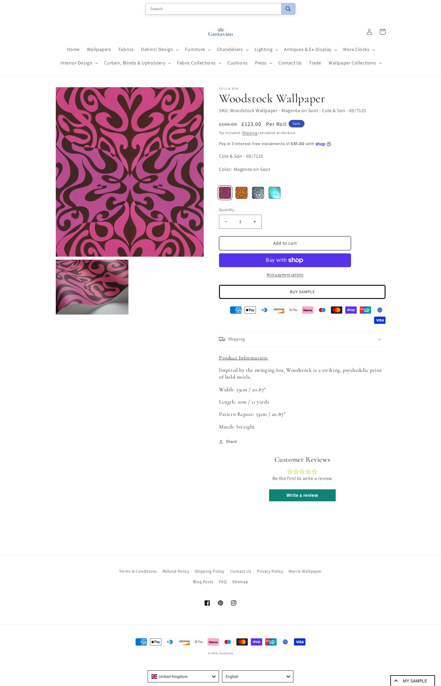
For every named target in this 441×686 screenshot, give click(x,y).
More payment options (285, 274)
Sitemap (240, 581)
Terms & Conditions (138, 571)
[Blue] (258, 193)
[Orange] (242, 193)
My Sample (415, 681)
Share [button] (231, 441)
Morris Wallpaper (305, 571)
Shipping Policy (209, 571)
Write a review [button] (302, 495)
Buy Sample (302, 291)
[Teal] (274, 193)
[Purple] (225, 193)
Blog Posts (203, 581)
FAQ (222, 581)
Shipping (249, 132)
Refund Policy (176, 571)
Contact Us (240, 571)
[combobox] (183, 676)
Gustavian (226, 653)
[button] (159, 49)
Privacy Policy (270, 571)
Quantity (226, 209)
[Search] (288, 8)
